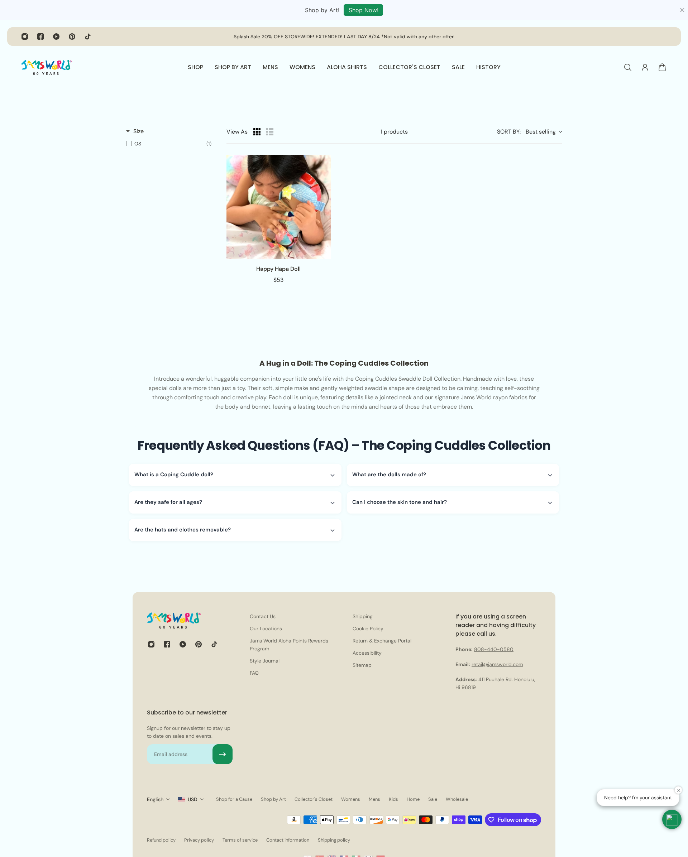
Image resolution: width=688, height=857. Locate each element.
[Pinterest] (72, 36)
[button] (235, 475)
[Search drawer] (627, 67)
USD (192, 799)
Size (138, 131)
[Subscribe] (222, 754)
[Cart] (662, 67)
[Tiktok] (88, 36)
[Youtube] (56, 36)
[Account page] (645, 67)
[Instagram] (25, 36)
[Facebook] (40, 36)
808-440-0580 (493, 649)
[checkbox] (168, 143)
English (155, 799)
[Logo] (47, 67)
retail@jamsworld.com (497, 664)
